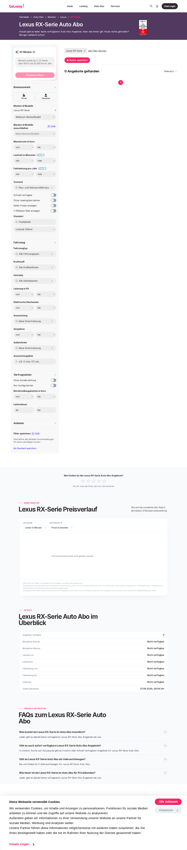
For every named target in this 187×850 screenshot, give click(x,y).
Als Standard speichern (25, 448)
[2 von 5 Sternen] (88, 481)
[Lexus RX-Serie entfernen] (55, 110)
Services (115, 6)
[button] (34, 52)
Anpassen (166, 810)
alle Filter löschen (97, 50)
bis (39, 410)
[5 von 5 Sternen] (104, 481)
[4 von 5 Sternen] (99, 481)
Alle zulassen (168, 801)
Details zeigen (19, 844)
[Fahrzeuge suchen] (151, 6)
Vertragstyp (56, 523)
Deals (70, 6)
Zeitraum (27, 523)
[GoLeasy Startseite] (26, 6)
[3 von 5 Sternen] (93, 481)
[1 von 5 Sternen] (82, 481)
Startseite (24, 17)
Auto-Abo (99, 6)
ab (17, 410)
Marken (52, 17)
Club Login (169, 6)
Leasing (83, 6)
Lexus (63, 17)
